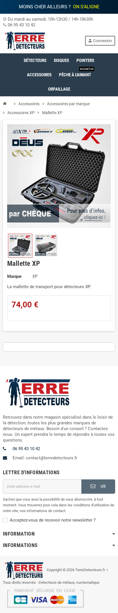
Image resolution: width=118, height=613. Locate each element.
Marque (14, 276)
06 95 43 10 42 (21, 25)
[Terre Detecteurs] (25, 40)
